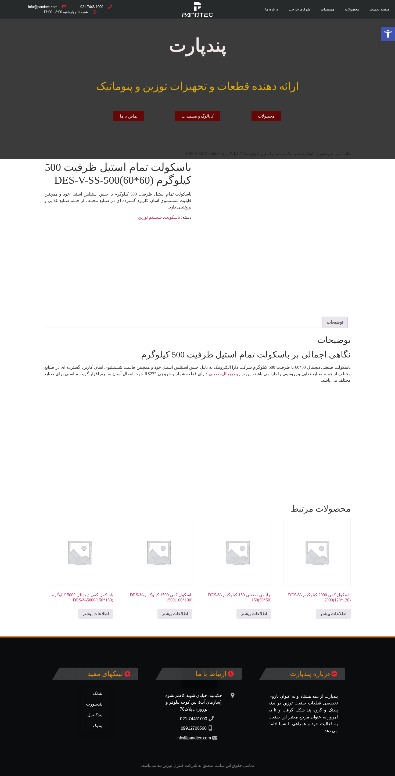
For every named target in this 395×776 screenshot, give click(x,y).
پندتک (97, 693)
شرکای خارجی (299, 9)
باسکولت (172, 217)
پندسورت (94, 704)
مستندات (327, 9)
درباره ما (271, 9)
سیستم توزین (150, 217)
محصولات (352, 9)
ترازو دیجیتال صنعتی (227, 373)
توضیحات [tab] (335, 322)
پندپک (97, 725)
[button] (388, 34)
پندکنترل (94, 715)
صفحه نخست (380, 9)
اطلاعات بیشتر (333, 613)
